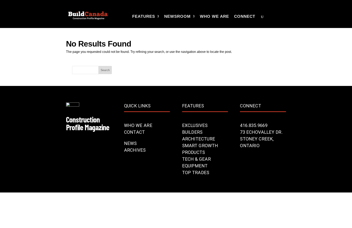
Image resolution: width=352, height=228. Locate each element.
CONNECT (244, 17)
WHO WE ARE (214, 17)
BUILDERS (192, 132)
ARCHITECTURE (198, 138)
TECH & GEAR (196, 159)
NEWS (130, 143)
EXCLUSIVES (195, 125)
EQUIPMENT (195, 165)
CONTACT (134, 132)
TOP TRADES (195, 172)
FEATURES (143, 17)
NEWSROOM (177, 17)
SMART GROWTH (200, 145)
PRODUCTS (193, 152)
